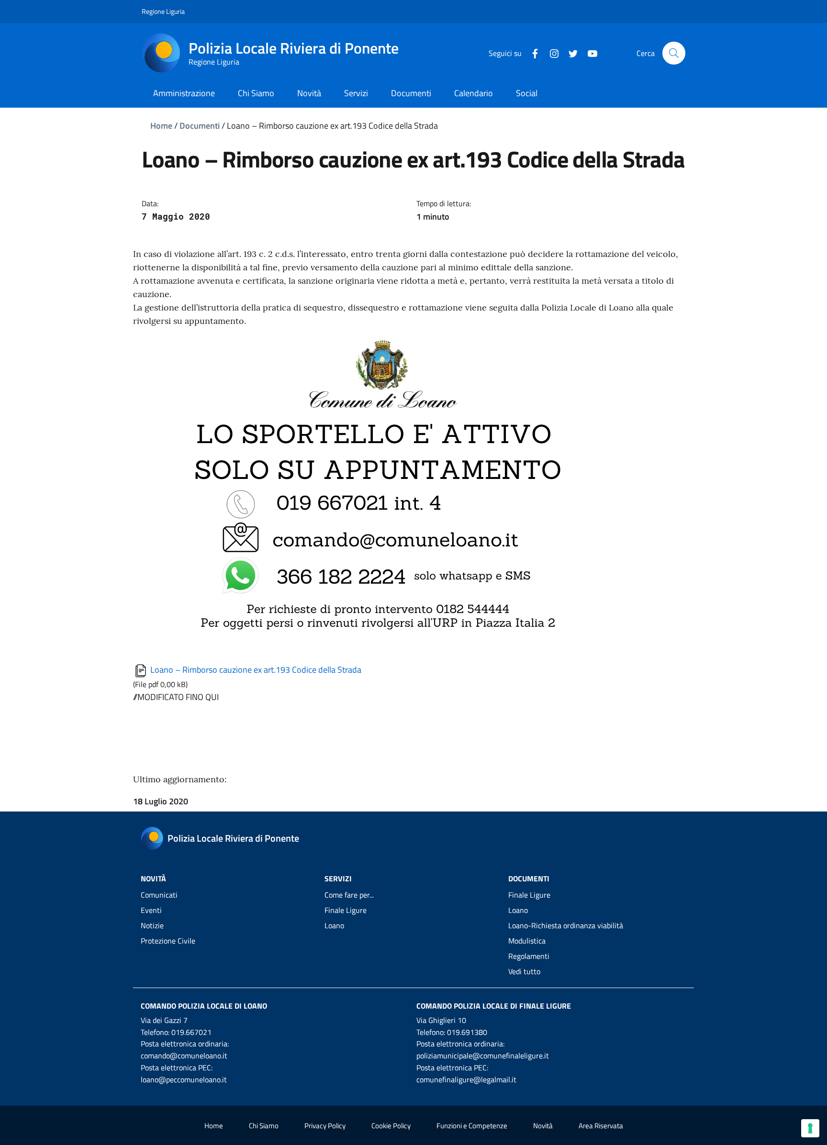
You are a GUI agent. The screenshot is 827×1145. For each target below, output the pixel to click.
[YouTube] (588, 52)
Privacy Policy (325, 1125)
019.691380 (467, 1032)
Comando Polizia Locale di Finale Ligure (493, 1006)
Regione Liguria (163, 11)
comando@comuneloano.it (184, 1055)
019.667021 (191, 1032)
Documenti (199, 125)
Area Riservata (601, 1125)
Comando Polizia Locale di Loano (204, 1006)
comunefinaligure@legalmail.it (466, 1079)
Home (161, 125)
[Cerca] (673, 53)
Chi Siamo (264, 1125)
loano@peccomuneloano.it (184, 1079)
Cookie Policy (391, 1125)
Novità (543, 1125)
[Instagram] (550, 52)
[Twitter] (569, 52)
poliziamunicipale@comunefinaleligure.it (482, 1055)
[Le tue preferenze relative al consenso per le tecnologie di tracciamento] (810, 1128)
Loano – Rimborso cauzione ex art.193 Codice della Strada (254, 669)
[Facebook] (531, 52)
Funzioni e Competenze (471, 1125)
